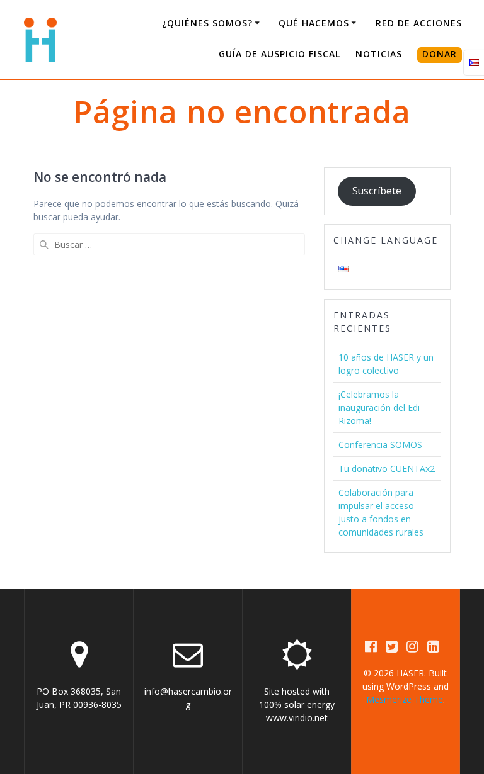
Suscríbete (376, 191)
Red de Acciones (419, 23)
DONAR (439, 54)
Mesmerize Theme (404, 699)
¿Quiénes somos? (207, 23)
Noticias (378, 54)
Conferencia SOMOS (380, 445)
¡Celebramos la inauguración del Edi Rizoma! (379, 407)
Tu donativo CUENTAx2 (386, 468)
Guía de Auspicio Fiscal (279, 54)
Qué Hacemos (314, 23)
